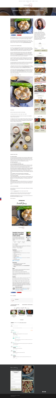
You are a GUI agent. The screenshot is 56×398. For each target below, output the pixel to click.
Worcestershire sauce (19, 257)
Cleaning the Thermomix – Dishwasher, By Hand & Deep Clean (43, 105)
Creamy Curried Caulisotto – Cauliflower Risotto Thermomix (37, 130)
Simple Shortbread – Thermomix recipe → (27, 304)
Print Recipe (29, 237)
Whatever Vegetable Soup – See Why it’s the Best (43, 123)
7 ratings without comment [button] (22, 322)
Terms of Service (12, 395)
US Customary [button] (17, 260)
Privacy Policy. (12, 384)
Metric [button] (13, 260)
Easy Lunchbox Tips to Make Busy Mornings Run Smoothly (37, 104)
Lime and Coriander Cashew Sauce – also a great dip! (13, 316)
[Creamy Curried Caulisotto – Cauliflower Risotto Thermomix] (37, 127)
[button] (28, 2)
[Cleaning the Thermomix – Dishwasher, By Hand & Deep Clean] (43, 101)
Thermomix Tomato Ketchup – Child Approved (36, 123)
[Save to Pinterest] (0, 199)
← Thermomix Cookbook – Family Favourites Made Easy (14, 305)
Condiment (14, 295)
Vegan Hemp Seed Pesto (21, 315)
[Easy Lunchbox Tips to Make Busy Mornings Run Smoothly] (37, 101)
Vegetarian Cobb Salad (43, 111)
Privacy (13, 395)
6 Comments (21, 319)
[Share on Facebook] (0, 198)
